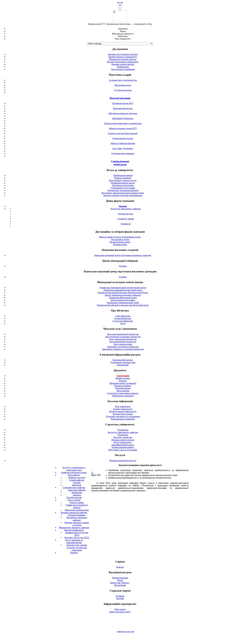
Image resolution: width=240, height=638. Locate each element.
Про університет (123, 406)
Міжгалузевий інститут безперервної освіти (120, 237)
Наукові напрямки (76, 515)
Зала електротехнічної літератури (123, 334)
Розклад (120, 567)
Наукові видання (120, 98)
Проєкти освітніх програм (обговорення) (122, 195)
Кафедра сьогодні (76, 477)
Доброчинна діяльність (123, 396)
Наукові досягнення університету (123, 62)
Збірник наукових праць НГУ (123, 128)
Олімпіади (126, 224)
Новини (74, 552)
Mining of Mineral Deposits (123, 143)
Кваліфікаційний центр (123, 445)
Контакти (76, 485)
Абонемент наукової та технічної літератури (123, 349)
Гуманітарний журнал (122, 138)
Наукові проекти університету (122, 57)
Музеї (120, 580)
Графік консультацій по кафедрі (77, 506)
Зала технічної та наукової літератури (123, 336)
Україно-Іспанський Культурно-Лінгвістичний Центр (123, 292)
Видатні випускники (123, 414)
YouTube (120, 598)
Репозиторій (123, 365)
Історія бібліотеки (122, 318)
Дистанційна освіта (120, 239)
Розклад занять (77, 502)
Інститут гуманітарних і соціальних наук (74, 468)
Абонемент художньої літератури (122, 346)
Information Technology (122, 118)
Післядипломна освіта (120, 242)
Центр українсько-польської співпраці (123, 295)
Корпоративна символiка (123, 419)
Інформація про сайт (125, 631)
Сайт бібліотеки (122, 316)
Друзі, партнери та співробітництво (74, 541)
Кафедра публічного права (74, 472)
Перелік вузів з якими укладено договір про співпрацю (77, 547)
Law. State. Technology (122, 148)
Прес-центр (120, 609)
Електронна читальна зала (122, 362)
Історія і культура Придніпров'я (123, 133)
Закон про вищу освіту (120, 612)
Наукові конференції (74, 530)
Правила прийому (122, 178)
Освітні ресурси (125, 214)
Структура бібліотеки (123, 321)
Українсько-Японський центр (123, 297)
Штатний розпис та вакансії (123, 383)
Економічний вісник (122, 108)
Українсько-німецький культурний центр (122, 290)
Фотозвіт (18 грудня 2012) (76, 537)
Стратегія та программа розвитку (123, 393)
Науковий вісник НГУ (122, 103)
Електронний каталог (122, 360)
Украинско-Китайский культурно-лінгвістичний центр (123, 305)
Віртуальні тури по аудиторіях (122, 450)
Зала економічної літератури (122, 341)
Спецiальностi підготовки (123, 188)
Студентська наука (123, 90)
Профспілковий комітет (123, 447)
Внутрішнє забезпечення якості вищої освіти (123, 193)
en (122, 2)
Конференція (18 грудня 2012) (76, 533)
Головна (123, 266)
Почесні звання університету (123, 411)
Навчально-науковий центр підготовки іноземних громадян (122, 255)
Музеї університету (123, 442)
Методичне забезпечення (77, 510)
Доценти (77, 495)
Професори (76, 492)
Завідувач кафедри (77, 490)
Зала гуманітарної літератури (123, 339)
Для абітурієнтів (74, 497)
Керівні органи (123, 378)
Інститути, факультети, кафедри (126, 209)
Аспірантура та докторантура (123, 80)
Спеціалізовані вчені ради (120, 163)
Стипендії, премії (125, 219)
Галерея (76, 482)
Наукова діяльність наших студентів (76, 523)
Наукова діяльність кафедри (74, 512)
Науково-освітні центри (123, 64)
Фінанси (123, 381)
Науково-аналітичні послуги (122, 460)
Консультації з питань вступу (123, 180)
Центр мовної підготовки (123, 300)
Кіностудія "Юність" (120, 583)
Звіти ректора (122, 391)
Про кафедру (74, 475)
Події (122, 323)
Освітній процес (123, 388)
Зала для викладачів (122, 344)
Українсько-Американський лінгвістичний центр (122, 287)
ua (118, 2)
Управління (122, 430)
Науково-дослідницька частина (123, 54)
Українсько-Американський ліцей (123, 302)
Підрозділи (123, 435)
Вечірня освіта (120, 244)
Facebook (120, 596)
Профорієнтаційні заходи (123, 183)
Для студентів (74, 500)
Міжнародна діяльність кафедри (74, 527)
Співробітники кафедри (74, 487)
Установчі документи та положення (123, 416)
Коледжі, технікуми (122, 437)
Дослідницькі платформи (123, 69)
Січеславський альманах (122, 153)
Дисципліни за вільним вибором (122, 190)
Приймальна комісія (122, 175)
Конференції (123, 67)
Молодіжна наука (123, 85)
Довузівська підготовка (123, 185)
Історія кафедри (76, 480)
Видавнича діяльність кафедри (77, 518)
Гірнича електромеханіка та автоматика (123, 123)
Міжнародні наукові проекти (122, 59)
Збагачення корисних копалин (122, 113)
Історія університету (122, 409)
